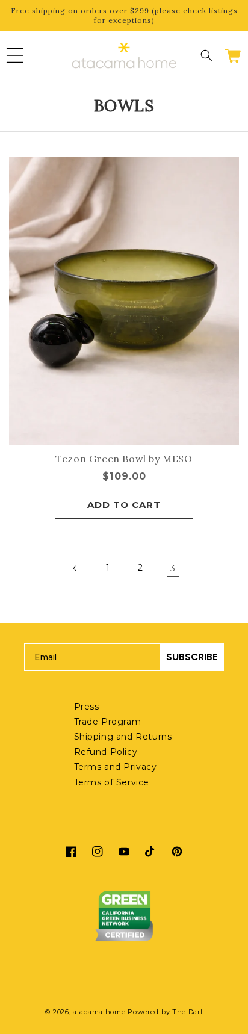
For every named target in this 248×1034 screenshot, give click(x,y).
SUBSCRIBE (192, 657)
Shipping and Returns (123, 736)
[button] (15, 55)
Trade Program (107, 721)
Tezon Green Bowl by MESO (123, 459)
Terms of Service (112, 782)
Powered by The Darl (165, 1012)
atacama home (99, 1012)
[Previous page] (75, 568)
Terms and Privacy (115, 766)
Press (86, 706)
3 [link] (173, 568)
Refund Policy (106, 751)
